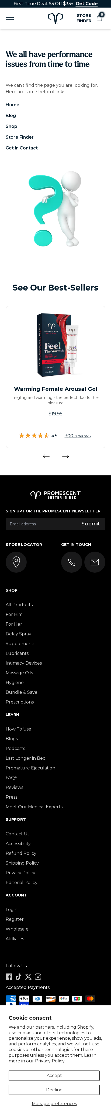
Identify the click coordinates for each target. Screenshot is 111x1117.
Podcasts (15, 748)
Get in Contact (22, 148)
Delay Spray (18, 633)
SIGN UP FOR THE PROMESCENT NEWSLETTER (53, 511)
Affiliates (15, 938)
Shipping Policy (22, 863)
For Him (14, 614)
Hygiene (15, 682)
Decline (54, 1089)
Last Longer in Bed (26, 758)
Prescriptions (20, 702)
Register (15, 919)
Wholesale (17, 929)
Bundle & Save (21, 692)
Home (12, 104)
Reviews (14, 787)
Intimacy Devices (24, 663)
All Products (19, 604)
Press (11, 797)
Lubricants (17, 653)
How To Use (18, 729)
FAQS (12, 777)
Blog (11, 115)
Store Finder (84, 18)
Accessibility (18, 843)
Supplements (20, 643)
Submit (91, 524)
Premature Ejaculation (30, 768)
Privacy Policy (50, 1060)
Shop (11, 126)
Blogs (12, 738)
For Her (14, 624)
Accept (54, 1075)
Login (12, 909)
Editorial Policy (21, 882)
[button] (98, 18)
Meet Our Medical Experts (34, 806)
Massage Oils (19, 672)
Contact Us (17, 833)
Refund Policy (21, 853)
